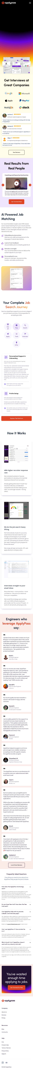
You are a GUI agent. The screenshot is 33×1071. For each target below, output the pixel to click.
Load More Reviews (16, 865)
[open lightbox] (16, 184)
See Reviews (16, 152)
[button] (29, 3)
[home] (9, 3)
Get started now (16, 201)
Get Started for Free (16, 33)
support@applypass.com (13, 924)
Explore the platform (16, 418)
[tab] (8, 326)
